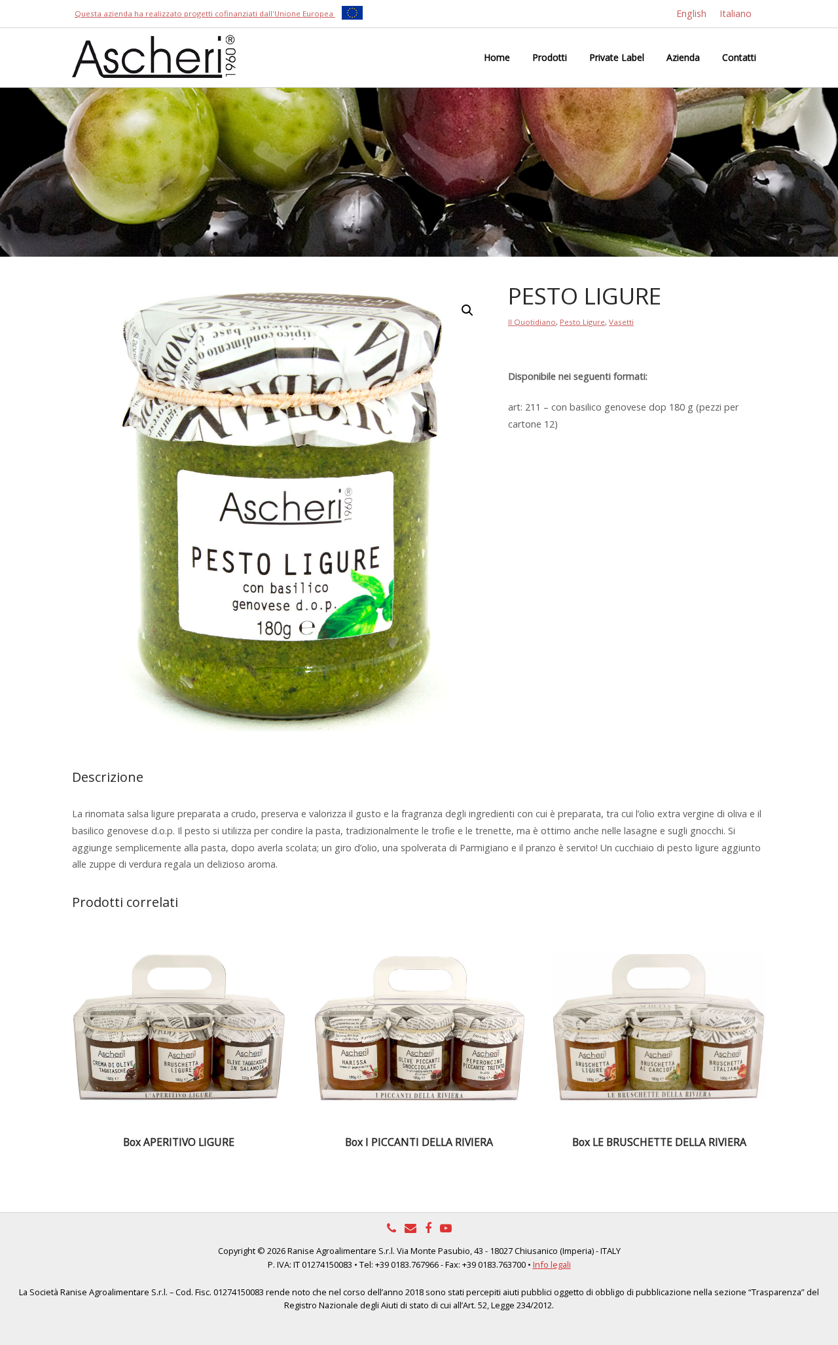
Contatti (739, 57)
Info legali (552, 1264)
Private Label (616, 57)
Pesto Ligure (582, 322)
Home (497, 57)
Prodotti (549, 57)
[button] (467, 310)
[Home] (154, 55)
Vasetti (621, 322)
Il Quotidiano (532, 322)
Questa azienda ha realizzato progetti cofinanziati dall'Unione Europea (205, 13)
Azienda (683, 57)
